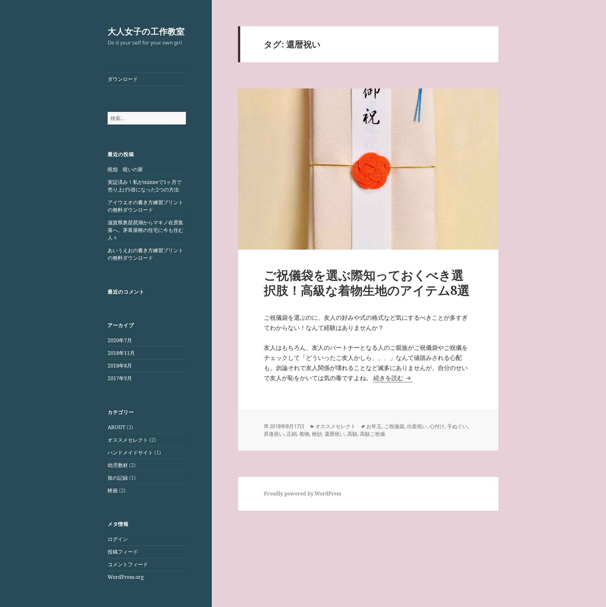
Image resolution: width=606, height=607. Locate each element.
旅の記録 (118, 477)
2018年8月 (120, 365)
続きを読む (393, 378)
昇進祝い (274, 433)
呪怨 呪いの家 (125, 169)
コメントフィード (128, 564)
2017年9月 (120, 378)
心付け (437, 426)
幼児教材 (118, 465)
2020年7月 (120, 340)
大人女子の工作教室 (146, 31)
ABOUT (116, 427)
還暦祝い (334, 433)
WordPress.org (126, 577)
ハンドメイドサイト (130, 452)
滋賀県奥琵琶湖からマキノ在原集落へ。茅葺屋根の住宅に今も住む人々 (145, 230)
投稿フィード (123, 551)
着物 (304, 433)
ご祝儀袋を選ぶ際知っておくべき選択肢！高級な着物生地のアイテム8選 (367, 282)
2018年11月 (121, 352)
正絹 (292, 433)
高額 (352, 433)
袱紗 (317, 433)
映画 (113, 490)
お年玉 (374, 426)
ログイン (118, 539)
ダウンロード (123, 79)
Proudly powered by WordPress (302, 493)
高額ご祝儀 (372, 433)
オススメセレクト (128, 439)
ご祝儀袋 (394, 426)
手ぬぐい (457, 426)
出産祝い (417, 426)
